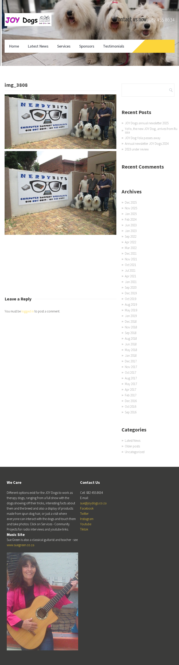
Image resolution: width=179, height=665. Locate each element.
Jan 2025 (131, 214)
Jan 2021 (131, 282)
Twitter (84, 514)
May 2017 (131, 384)
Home (14, 46)
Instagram (86, 519)
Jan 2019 (131, 316)
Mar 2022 (131, 248)
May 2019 (131, 310)
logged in (27, 311)
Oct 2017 (130, 372)
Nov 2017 (131, 367)
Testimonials (113, 46)
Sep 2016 (130, 412)
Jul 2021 (130, 270)
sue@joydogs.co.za (93, 503)
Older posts (132, 446)
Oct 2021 (130, 265)
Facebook (87, 508)
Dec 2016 (131, 401)
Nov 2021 (131, 259)
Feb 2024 (130, 219)
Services (64, 46)
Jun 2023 (131, 225)
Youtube (85, 524)
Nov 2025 (131, 208)
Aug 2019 (131, 304)
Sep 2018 (130, 333)
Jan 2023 (131, 231)
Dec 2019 (131, 293)
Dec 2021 (131, 253)
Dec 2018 (131, 321)
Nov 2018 (131, 327)
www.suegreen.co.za (20, 545)
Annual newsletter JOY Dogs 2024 (147, 144)
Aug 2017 (131, 378)
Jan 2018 (131, 355)
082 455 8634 (162, 19)
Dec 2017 (131, 361)
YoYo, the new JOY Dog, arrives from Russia (151, 130)
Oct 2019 (130, 299)
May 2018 (131, 350)
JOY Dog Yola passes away (142, 138)
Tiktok (84, 529)
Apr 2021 (130, 276)
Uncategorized (135, 452)
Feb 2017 (130, 395)
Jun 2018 (131, 344)
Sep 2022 (130, 236)
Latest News (38, 46)
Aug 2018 (131, 338)
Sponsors (86, 46)
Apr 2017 (130, 389)
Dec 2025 (131, 202)
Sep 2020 (130, 287)
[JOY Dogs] (28, 19)
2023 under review (137, 149)
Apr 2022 (130, 242)
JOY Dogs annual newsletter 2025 (147, 123)
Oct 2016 (130, 406)
